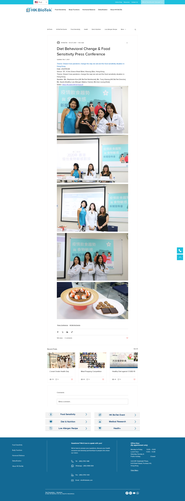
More (122, 29)
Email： (77, 480)
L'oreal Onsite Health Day (59, 371)
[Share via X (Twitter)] (62, 332)
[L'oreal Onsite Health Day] (61, 360)
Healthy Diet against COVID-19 (123, 371)
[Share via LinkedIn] (67, 332)
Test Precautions (50, 492)
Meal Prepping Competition (91, 371)
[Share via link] (72, 332)
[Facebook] (127, 493)
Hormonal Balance (18, 456)
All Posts (49, 29)
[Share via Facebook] (58, 332)
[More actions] (127, 42)
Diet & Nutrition (96, 29)
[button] (135, 29)
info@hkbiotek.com (86, 480)
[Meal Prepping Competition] (92, 360)
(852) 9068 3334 (88, 466)
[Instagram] (130, 493)
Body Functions (17, 450)
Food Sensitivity (75, 29)
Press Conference (62, 325)
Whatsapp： (79, 466)
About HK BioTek (17, 466)
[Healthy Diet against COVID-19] (124, 360)
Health (86, 29)
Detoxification (16, 461)
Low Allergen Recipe (111, 29)
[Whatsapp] (137, 493)
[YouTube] (134, 493)
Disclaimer (59, 492)
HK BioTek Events (61, 29)
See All (136, 349)
